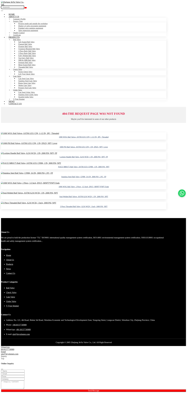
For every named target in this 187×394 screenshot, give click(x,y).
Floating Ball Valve (25, 46)
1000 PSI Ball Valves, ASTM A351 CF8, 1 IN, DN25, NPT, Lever (84, 147)
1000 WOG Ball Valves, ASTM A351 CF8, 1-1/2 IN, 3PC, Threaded (84, 137)
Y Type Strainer (19, 99)
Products (14, 37)
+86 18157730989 (23, 329)
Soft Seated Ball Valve (26, 42)
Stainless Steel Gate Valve (27, 81)
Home (12, 14)
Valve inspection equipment (28, 30)
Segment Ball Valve (25, 63)
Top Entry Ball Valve (26, 58)
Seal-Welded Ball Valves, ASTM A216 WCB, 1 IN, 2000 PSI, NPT (83, 197)
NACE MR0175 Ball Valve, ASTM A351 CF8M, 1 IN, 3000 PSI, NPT (83, 167)
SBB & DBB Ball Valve (26, 60)
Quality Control (19, 33)
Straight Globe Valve (25, 97)
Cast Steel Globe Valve (26, 92)
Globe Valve (17, 90)
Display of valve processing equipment (32, 26)
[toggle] (2, 10)
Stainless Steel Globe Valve (28, 95)
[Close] (2, 369)
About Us (14, 17)
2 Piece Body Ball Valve (27, 51)
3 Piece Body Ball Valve (27, 53)
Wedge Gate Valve (24, 85)
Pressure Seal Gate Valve (27, 88)
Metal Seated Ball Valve (26, 65)
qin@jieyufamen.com (21, 334)
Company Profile (19, 19)
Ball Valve (17, 40)
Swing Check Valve (25, 72)
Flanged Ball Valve (25, 44)
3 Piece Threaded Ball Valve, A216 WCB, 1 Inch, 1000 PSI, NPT (83, 207)
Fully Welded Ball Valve (27, 56)
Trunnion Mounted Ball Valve (29, 49)
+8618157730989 (19, 325)
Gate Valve (17, 76)
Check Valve (17, 69)
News (12, 101)
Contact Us (15, 104)
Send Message (93, 391)
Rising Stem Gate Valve (26, 83)
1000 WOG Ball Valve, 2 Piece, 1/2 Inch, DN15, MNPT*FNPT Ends (84, 187)
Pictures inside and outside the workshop (33, 24)
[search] (26, 7)
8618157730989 (7, 349)
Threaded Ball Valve (25, 67)
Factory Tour (18, 21)
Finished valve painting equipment (30, 28)
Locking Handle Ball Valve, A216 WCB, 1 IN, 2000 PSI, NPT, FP (84, 157)
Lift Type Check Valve (26, 74)
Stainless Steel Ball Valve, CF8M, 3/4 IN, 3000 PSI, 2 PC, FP (83, 177)
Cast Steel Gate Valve (26, 79)
